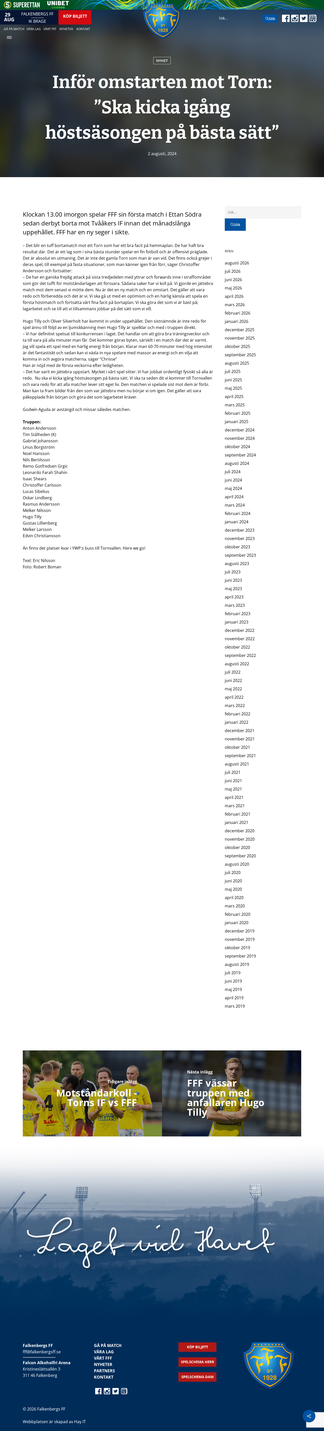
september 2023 (240, 555)
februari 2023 (237, 613)
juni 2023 (233, 580)
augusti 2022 (237, 664)
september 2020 (240, 856)
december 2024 (239, 430)
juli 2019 (232, 973)
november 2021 (240, 739)
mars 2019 (235, 1006)
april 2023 (234, 597)
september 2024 (240, 455)
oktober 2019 (237, 947)
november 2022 (240, 638)
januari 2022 (236, 722)
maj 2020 (233, 889)
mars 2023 (235, 605)
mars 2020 (235, 906)
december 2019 (239, 931)
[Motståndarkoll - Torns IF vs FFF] (92, 1093)
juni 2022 (233, 680)
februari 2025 (237, 413)
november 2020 (240, 839)
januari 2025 (236, 421)
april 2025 (234, 396)
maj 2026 (233, 288)
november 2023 (240, 538)
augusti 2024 (237, 463)
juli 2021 (232, 772)
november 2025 (240, 338)
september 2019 (240, 956)
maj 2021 (233, 789)
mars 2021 (235, 805)
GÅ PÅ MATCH (108, 1345)
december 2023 (239, 530)
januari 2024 (236, 522)
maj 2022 (233, 689)
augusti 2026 (237, 263)
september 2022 (240, 655)
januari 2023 (236, 622)
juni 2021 (233, 780)
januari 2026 (236, 321)
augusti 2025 (237, 363)
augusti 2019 (237, 964)
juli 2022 (232, 672)
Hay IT (80, 1421)
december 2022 (239, 630)
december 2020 (239, 831)
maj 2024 (233, 488)
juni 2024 (233, 480)
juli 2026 (232, 271)
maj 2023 (233, 588)
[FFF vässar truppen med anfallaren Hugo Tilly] (231, 1093)
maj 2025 (233, 388)
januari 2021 (236, 822)
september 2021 (240, 755)
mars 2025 (235, 405)
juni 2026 (233, 279)
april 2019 (234, 998)
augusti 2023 (237, 563)
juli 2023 (232, 572)
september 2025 (240, 355)
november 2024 (240, 438)
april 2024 (234, 497)
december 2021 (239, 730)
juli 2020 (232, 872)
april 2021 (234, 797)
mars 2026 (235, 304)
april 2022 (234, 697)
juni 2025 (233, 380)
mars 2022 (235, 705)
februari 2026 (237, 313)
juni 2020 (233, 881)
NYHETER (103, 1364)
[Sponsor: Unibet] (58, 7)
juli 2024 (232, 471)
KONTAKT (103, 1377)
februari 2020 (237, 914)
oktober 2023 (237, 547)
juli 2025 (232, 371)
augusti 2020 (237, 864)
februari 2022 (237, 714)
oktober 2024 (237, 446)
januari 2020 (236, 922)
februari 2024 (237, 513)
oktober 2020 (237, 847)
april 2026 (234, 296)
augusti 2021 (237, 764)
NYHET (162, 60)
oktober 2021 (237, 747)
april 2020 (234, 897)
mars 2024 (235, 505)
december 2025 (239, 330)
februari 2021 (237, 814)
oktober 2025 (237, 346)
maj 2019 (233, 989)
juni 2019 (233, 981)
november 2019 (240, 939)
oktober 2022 (237, 647)
